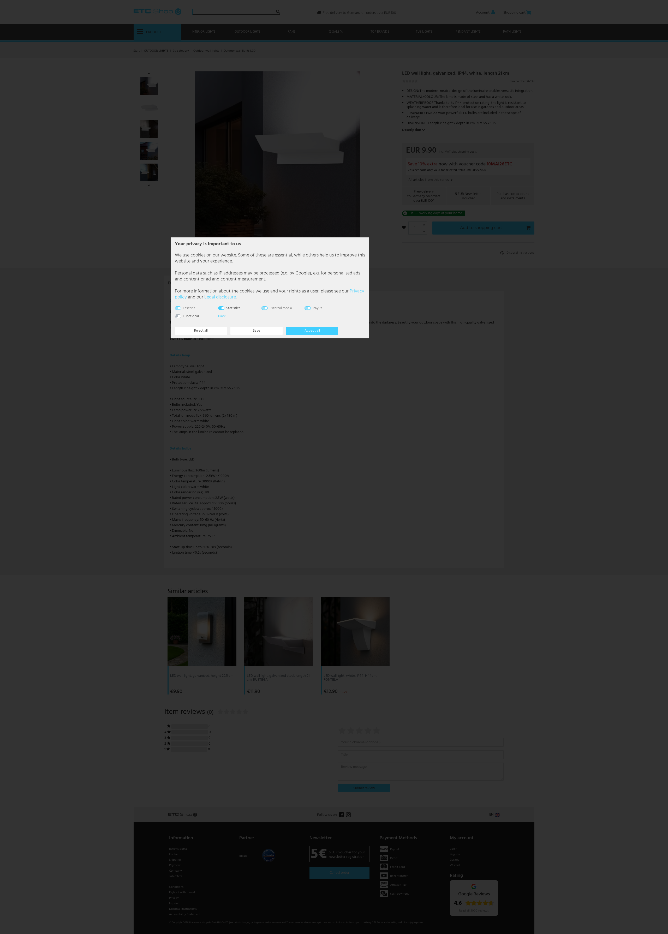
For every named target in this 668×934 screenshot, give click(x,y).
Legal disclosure (220, 297)
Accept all (312, 331)
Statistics (233, 308)
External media (281, 308)
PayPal (318, 308)
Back (221, 316)
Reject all (201, 331)
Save (256, 331)
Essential (189, 308)
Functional (191, 316)
